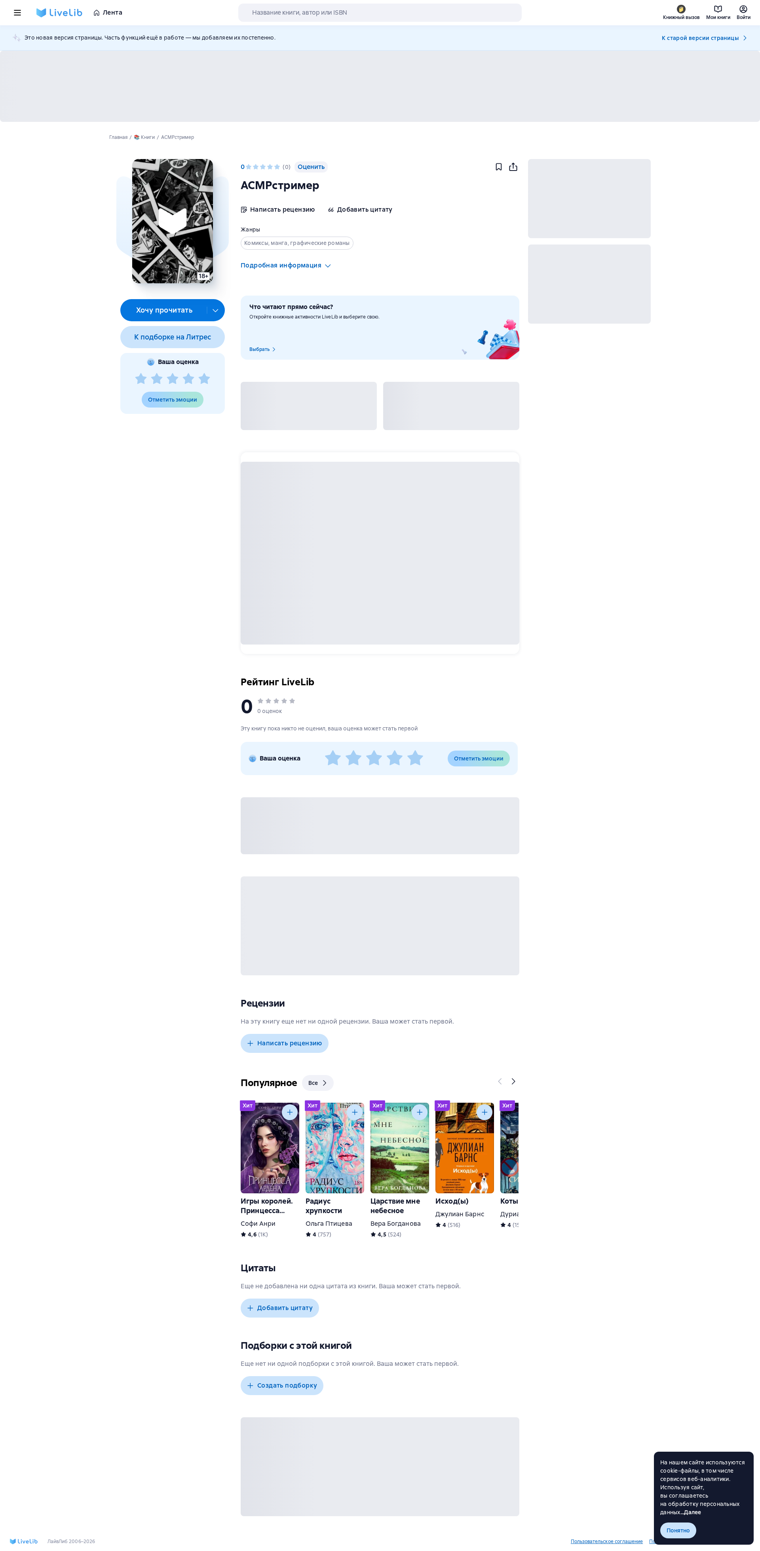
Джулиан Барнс (459, 1214)
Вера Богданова (395, 1223)
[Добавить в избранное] (498, 167)
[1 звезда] (141, 379)
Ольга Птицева (329, 1223)
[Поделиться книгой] (513, 167)
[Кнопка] (500, 1081)
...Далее (690, 1512)
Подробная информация (281, 265)
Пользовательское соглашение (607, 1541)
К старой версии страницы (700, 38)
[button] (172, 221)
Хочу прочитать (164, 310)
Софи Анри (258, 1223)
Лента (112, 12)
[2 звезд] (156, 379)
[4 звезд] (188, 379)
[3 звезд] (172, 379)
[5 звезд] (204, 379)
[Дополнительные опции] (216, 310)
